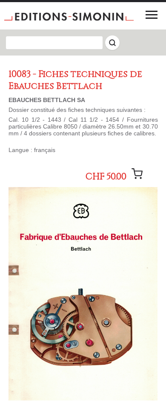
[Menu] (151, 14)
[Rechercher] (112, 42)
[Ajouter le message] (137, 173)
